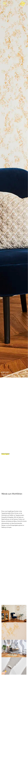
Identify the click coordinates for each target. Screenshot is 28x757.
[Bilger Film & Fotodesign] (23, 4)
